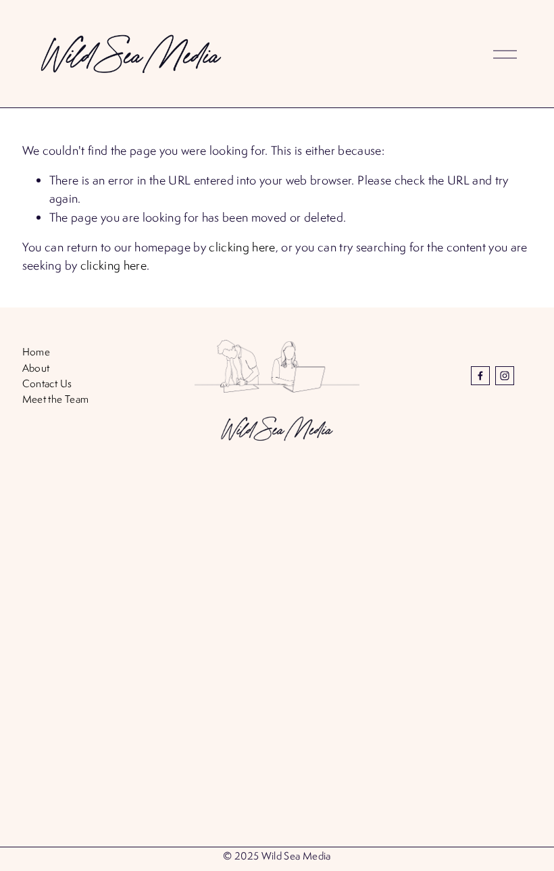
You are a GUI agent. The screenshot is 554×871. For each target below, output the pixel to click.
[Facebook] (480, 375)
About (36, 367)
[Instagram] (504, 375)
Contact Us (47, 383)
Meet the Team (55, 398)
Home (36, 351)
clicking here (242, 247)
